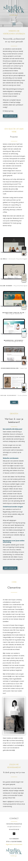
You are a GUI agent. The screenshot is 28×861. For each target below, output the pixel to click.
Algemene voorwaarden (14, 844)
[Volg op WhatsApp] (14, 833)
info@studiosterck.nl (14, 827)
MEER (14, 402)
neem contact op (10, 116)
